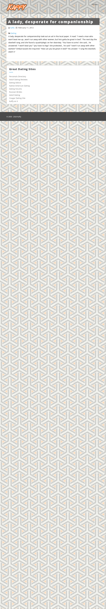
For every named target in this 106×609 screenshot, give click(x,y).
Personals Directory (17, 76)
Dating (13, 33)
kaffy (12, 27)
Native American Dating (19, 86)
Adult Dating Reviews (18, 79)
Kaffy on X (13, 101)
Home (94, 4)
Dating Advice (15, 82)
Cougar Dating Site (17, 98)
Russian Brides (15, 92)
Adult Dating (14, 95)
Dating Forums (15, 89)
